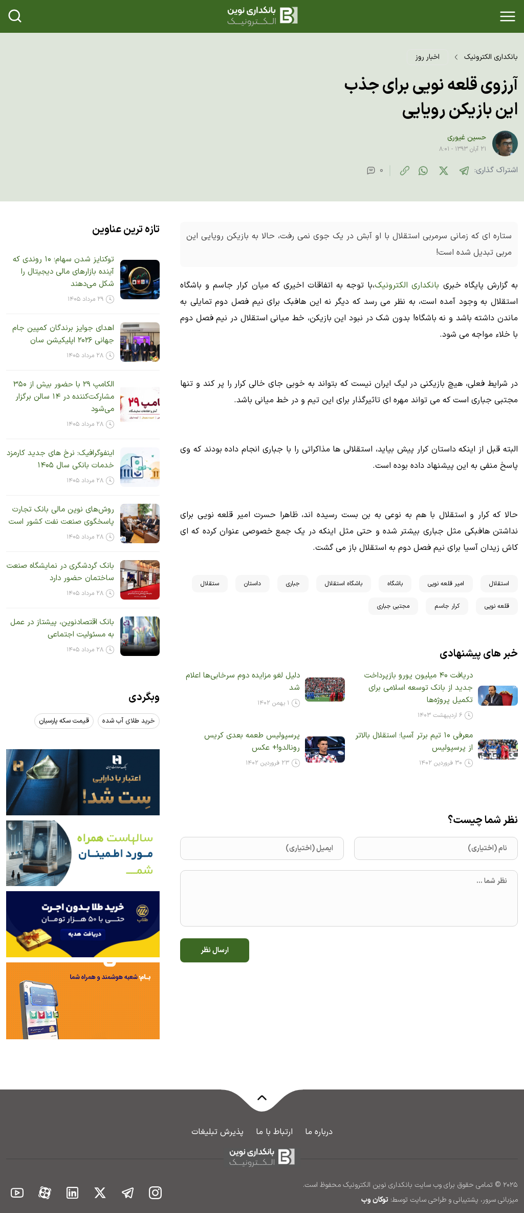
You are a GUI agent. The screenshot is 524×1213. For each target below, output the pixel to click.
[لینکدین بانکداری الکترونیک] (72, 1192)
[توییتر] (443, 171)
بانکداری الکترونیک (491, 57)
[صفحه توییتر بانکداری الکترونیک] (100, 1192)
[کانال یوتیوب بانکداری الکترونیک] (17, 1192)
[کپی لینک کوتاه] (405, 170)
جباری (293, 583)
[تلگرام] (464, 171)
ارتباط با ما (274, 1132)
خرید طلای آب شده (128, 721)
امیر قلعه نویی (446, 583)
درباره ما (319, 1132)
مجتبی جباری (393, 606)
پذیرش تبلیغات (217, 1132)
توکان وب (374, 1200)
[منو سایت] (507, 16)
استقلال (499, 583)
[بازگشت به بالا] (262, 1104)
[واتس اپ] (423, 171)
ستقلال (210, 583)
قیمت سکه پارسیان (64, 721)
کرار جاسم (447, 606)
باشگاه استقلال (343, 583)
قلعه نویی (497, 606)
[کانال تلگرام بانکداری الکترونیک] (128, 1192)
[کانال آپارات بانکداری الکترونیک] (45, 1192)
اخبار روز (428, 57)
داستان (252, 583)
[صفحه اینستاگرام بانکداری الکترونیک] (155, 1192)
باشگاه (395, 583)
